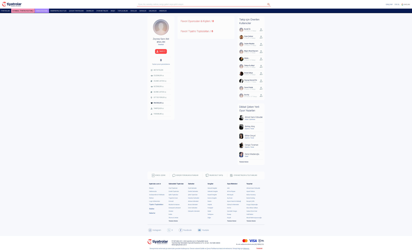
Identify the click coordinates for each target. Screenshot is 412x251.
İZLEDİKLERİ (159, 75)
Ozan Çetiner (248, 36)
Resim (209, 201)
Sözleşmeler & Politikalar (156, 194)
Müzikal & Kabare (174, 204)
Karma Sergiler (212, 198)
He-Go (229, 208)
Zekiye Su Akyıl (249, 65)
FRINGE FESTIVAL (42, 11)
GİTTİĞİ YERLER (160, 97)
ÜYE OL (397, 4)
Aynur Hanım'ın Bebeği (234, 201)
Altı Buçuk (230, 194)
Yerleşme (210, 214)
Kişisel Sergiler (212, 194)
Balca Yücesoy (251, 194)
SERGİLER (142, 11)
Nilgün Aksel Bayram (251, 51)
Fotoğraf (210, 208)
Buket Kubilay (251, 198)
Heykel (210, 204)
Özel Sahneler (192, 188)
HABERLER (163, 11)
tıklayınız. (246, 248)
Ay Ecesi (229, 198)
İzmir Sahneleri (192, 208)
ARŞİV (113, 11)
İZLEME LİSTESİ (160, 81)
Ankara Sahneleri (193, 201)
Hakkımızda (153, 191)
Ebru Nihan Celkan (252, 208)
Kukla (170, 214)
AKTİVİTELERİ (158, 70)
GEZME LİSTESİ (160, 92)
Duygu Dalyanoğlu (252, 204)
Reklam (151, 198)
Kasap (229, 214)
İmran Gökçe (248, 73)
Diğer (209, 217)
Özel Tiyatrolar (173, 188)
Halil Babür (250, 214)
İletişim (151, 188)
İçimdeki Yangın (232, 211)
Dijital (209, 211)
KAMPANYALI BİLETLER (58, 11)
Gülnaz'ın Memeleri (233, 204)
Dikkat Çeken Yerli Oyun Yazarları (249, 108)
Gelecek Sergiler (213, 191)
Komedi (171, 201)
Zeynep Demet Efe (250, 80)
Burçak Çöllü (250, 201)
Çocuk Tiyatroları (76, 11)
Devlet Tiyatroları (174, 191)
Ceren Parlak (248, 87)
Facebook (187, 230)
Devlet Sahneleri (193, 191)
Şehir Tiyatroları (173, 194)
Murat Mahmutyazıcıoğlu (254, 217)
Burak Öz (247, 29)
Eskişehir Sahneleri (194, 211)
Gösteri (171, 211)
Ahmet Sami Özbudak (253, 188)
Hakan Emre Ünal (252, 211)
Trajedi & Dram (173, 198)
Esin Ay (246, 95)
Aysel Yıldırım (251, 191)
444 (228, 188)
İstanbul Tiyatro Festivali (22, 11)
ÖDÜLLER (133, 11)
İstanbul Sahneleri (193, 198)
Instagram (157, 230)
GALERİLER (153, 11)
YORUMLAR (159, 114)
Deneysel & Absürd (175, 208)
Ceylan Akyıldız (249, 43)
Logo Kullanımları (154, 201)
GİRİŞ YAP (389, 4)
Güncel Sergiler (212, 188)
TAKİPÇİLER (159, 108)
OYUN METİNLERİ (102, 11)
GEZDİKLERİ (159, 86)
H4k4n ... (247, 58)
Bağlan (406, 4)
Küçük (229, 217)
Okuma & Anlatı (173, 217)
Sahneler (90, 11)
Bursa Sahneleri (193, 204)
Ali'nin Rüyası (231, 191)
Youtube (205, 230)
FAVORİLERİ (159, 103)
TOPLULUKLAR (123, 11)
